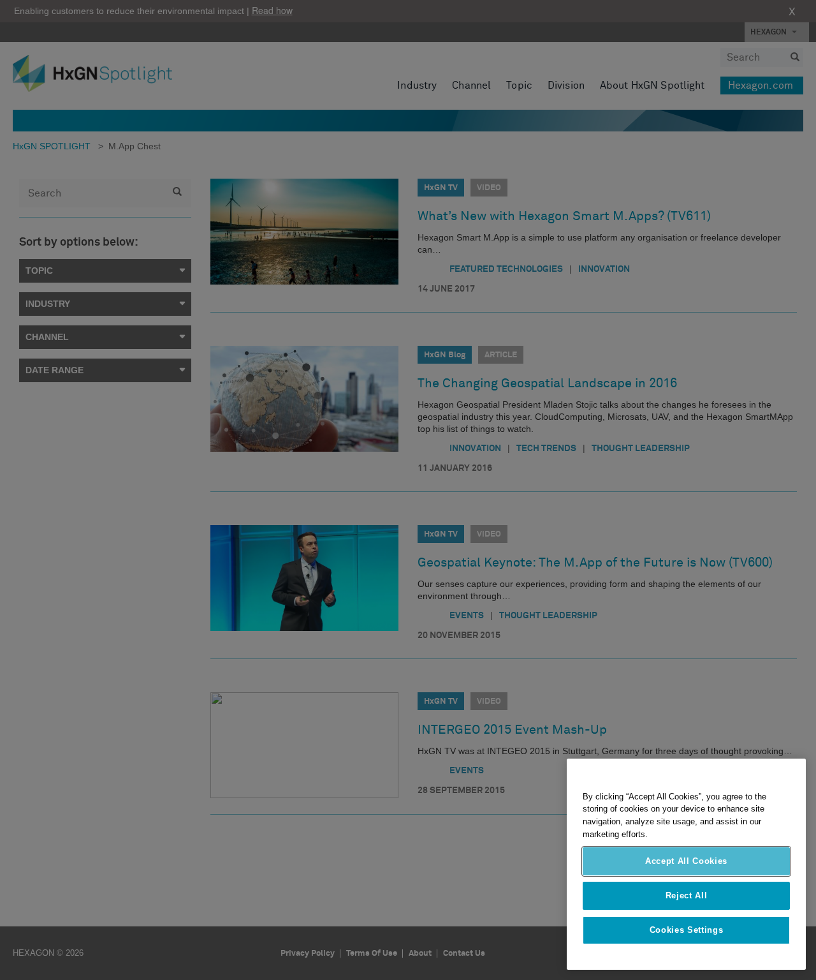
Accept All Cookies (686, 861)
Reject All (687, 895)
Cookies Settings (687, 930)
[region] (686, 864)
